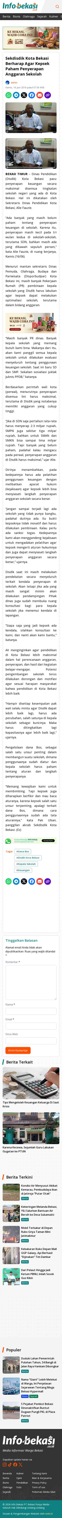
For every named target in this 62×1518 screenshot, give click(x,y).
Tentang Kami (39, 1473)
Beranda (7, 1473)
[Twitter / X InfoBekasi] (20, 1465)
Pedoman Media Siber (44, 1491)
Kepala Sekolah (26, 863)
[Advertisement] (31, 909)
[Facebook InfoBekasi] (15, 1465)
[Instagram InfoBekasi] (5, 1465)
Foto (18, 1487)
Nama (10, 1004)
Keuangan (23, 870)
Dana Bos (22, 851)
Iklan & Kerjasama (42, 1478)
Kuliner (53, 16)
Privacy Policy (39, 1482)
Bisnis (16, 16)
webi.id (49, 1513)
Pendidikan (22, 1482)
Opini (19, 1478)
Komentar (12, 962)
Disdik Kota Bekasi (27, 857)
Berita (6, 16)
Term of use (38, 1487)
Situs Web (11, 1034)
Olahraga (29, 16)
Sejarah (42, 16)
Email (9, 1019)
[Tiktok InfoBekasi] (10, 1465)
